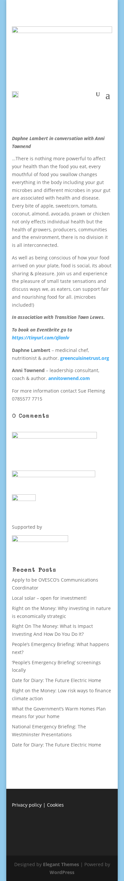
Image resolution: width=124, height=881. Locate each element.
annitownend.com (69, 378)
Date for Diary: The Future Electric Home (56, 680)
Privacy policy (27, 805)
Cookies (55, 805)
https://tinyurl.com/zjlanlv (40, 337)
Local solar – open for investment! (49, 598)
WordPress (62, 872)
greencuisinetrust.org (84, 358)
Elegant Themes (61, 864)
